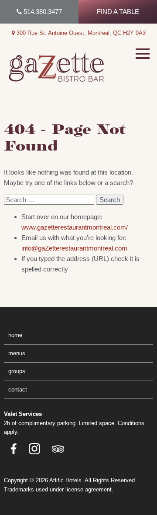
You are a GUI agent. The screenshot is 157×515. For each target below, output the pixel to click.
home (15, 335)
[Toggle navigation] (142, 53)
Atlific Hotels (65, 480)
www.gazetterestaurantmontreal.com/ (74, 227)
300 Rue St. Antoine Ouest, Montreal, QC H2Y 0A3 (80, 33)
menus (16, 353)
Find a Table (118, 11)
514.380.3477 (42, 11)
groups (16, 371)
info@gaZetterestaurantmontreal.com (74, 248)
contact (17, 389)
